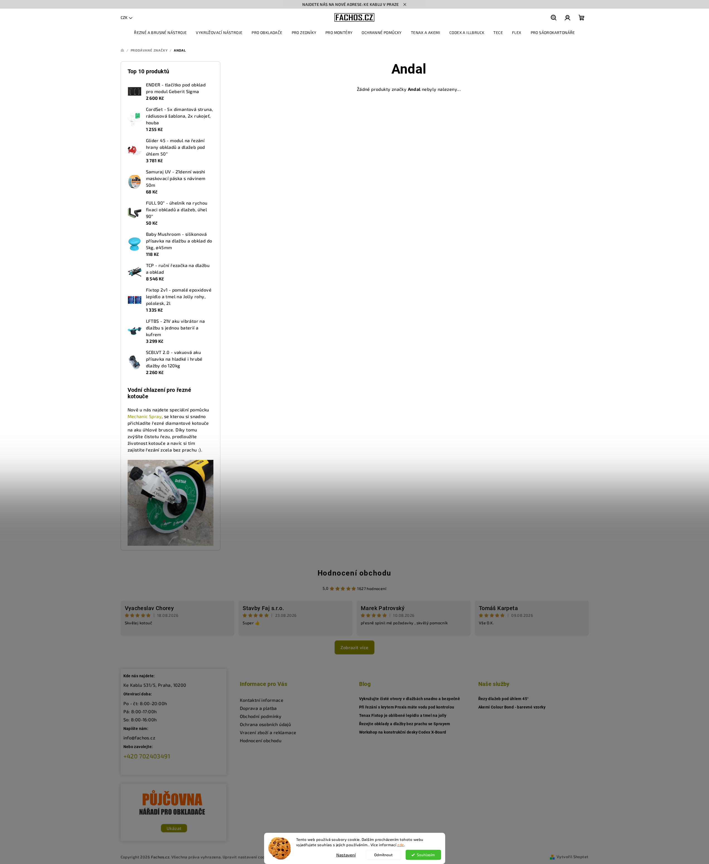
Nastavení (346, 854)
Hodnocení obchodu (354, 573)
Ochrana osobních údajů (265, 724)
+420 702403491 (146, 756)
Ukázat (174, 828)
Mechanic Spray (145, 416)
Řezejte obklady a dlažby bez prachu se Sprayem (404, 724)
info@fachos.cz (139, 737)
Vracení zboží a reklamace (268, 732)
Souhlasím (426, 855)
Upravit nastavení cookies (248, 857)
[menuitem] (160, 32)
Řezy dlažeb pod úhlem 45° (503, 699)
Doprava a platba (258, 708)
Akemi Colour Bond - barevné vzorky (512, 707)
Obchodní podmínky (261, 716)
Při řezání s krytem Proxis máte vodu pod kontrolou (406, 707)
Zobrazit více (354, 647)
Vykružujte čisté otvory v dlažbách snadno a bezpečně (409, 699)
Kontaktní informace (262, 700)
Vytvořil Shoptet (572, 856)
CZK (124, 17)
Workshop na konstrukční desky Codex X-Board (402, 732)
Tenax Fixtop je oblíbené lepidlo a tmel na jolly (403, 715)
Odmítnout (383, 855)
